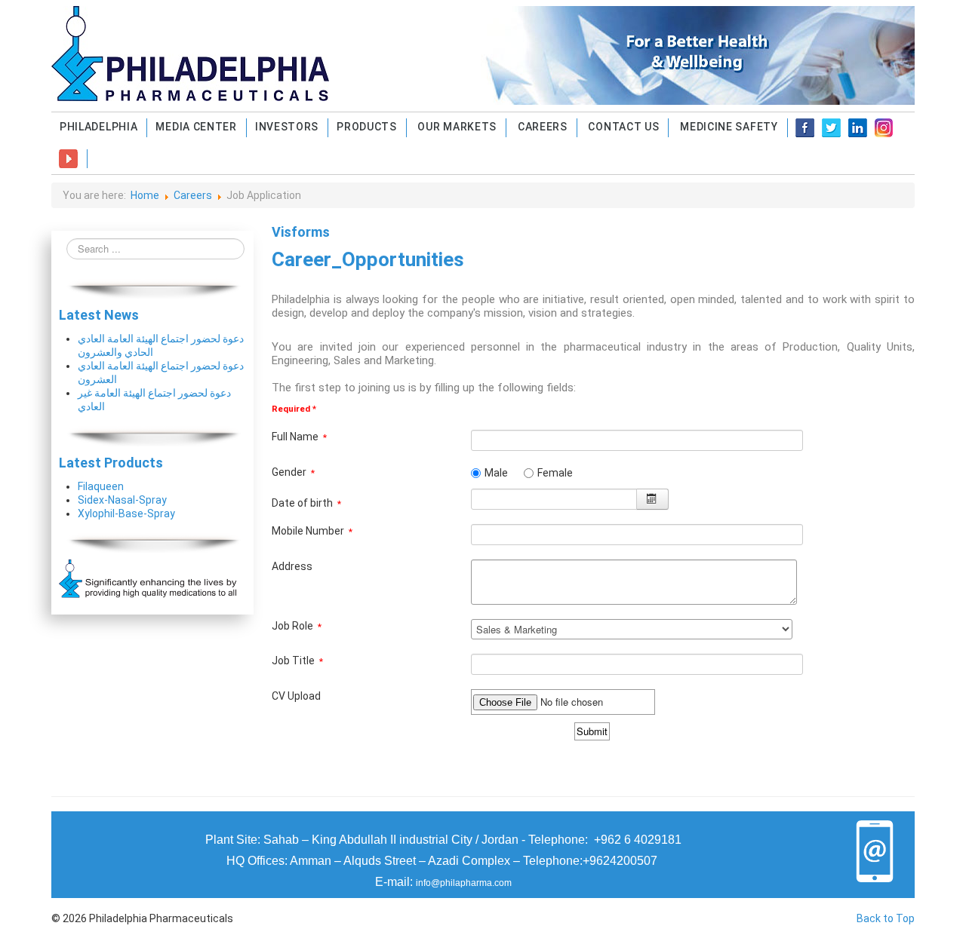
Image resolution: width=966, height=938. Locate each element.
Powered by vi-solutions (593, 768)
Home (145, 195)
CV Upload (296, 696)
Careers (193, 195)
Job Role (296, 626)
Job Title (297, 660)
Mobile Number (312, 531)
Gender (293, 472)
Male (496, 473)
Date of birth (306, 503)
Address (292, 566)
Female (555, 473)
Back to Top (886, 918)
